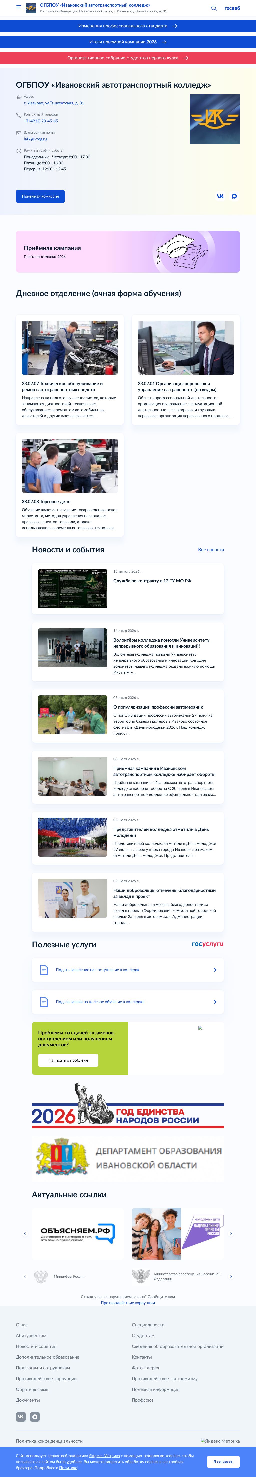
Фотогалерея (145, 1368)
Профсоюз (143, 1400)
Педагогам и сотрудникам (43, 1368)
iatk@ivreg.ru (35, 139)
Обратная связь (32, 1389)
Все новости (211, 550)
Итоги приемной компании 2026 (123, 42)
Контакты (142, 1357)
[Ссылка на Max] (235, 196)
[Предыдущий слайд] (25, 1234)
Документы (28, 1400)
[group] (78, 1234)
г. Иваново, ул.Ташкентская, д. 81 (54, 103)
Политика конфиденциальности (49, 1441)
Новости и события (36, 1346)
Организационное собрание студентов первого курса (123, 58)
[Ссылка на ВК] (221, 196)
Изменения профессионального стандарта (123, 26)
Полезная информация (156, 1389)
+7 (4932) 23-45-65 (41, 121)
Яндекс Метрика (104, 1456)
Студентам (143, 1336)
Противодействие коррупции (128, 1303)
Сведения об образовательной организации (178, 1346)
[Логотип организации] (31, 8)
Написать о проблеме (68, 1060)
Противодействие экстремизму (165, 1379)
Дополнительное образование (48, 1357)
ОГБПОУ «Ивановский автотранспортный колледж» (95, 5)
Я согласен (224, 1462)
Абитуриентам (31, 1336)
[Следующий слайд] (231, 1234)
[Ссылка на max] (35, 1417)
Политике (68, 1468)
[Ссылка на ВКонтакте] (21, 1417)
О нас (22, 1325)
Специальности (148, 1325)
